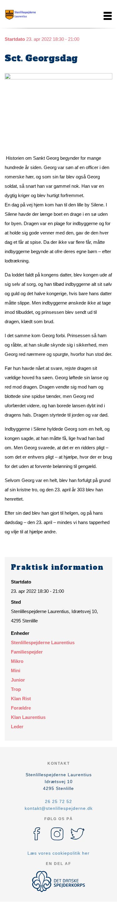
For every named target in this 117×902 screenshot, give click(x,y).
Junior (18, 679)
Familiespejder (27, 651)
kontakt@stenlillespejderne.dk (59, 808)
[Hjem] (20, 15)
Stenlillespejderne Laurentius (43, 642)
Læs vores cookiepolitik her (58, 853)
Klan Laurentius (28, 717)
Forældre (21, 708)
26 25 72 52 (58, 801)
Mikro (17, 661)
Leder (17, 726)
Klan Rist (21, 698)
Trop (16, 689)
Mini (15, 670)
